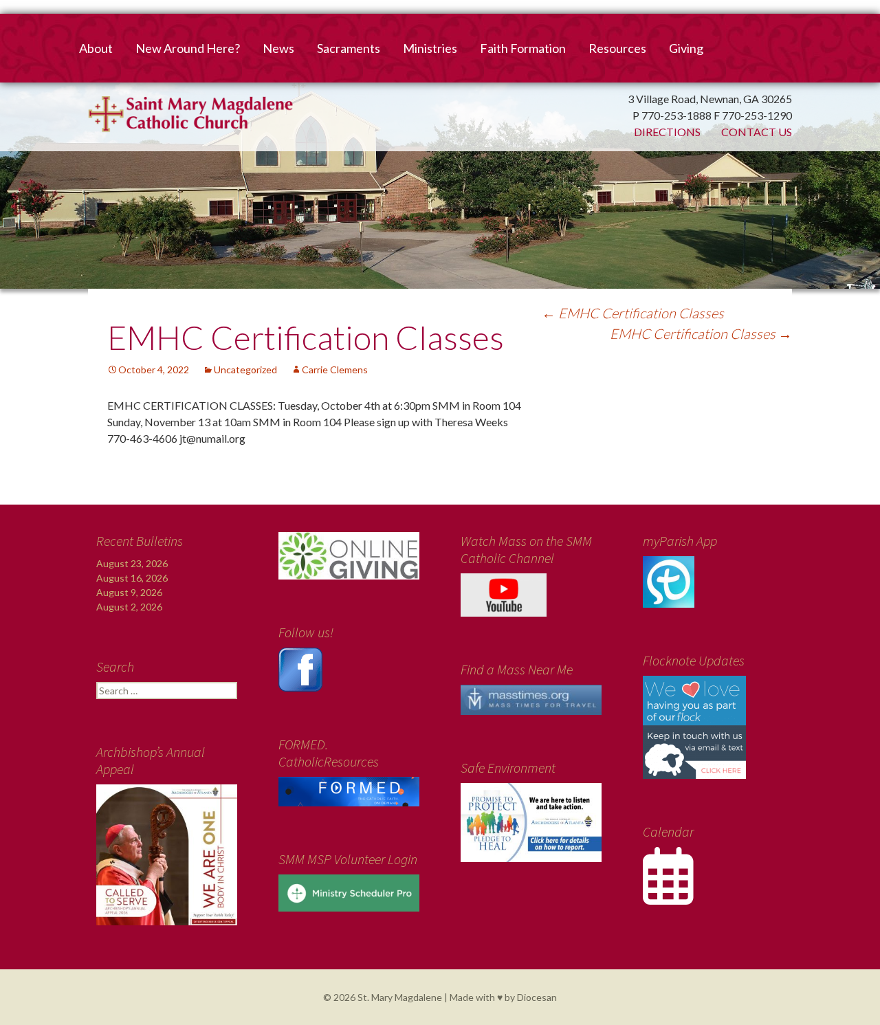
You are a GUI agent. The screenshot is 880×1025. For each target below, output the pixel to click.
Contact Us (756, 131)
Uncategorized (245, 369)
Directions (667, 131)
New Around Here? (187, 48)
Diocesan (537, 997)
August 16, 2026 (132, 578)
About (96, 48)
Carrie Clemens (335, 369)
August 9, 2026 (129, 592)
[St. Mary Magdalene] (440, 161)
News (278, 48)
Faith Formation (523, 48)
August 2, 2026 (129, 607)
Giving (686, 48)
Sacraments (348, 48)
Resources (617, 48)
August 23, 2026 (132, 563)
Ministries (430, 48)
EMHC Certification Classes (633, 313)
